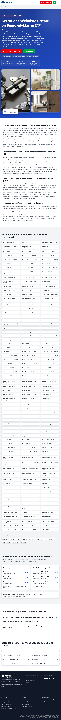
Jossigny (27, 347)
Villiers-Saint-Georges (11, 526)
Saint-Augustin (48, 447)
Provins (26, 440)
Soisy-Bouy (47, 487)
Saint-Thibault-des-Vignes (49, 474)
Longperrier (8, 375)
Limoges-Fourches (10, 371)
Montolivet (27, 404)
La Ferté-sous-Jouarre (50, 355)
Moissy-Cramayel (29, 394)
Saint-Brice (8, 451)
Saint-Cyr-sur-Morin (29, 451)
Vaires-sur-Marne (49, 499)
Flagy (6, 328)
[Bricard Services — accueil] (7, 2)
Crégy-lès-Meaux (48, 308)
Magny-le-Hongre (29, 381)
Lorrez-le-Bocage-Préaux (48, 376)
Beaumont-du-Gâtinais (28, 247)
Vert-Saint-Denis (48, 507)
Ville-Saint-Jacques (10, 512)
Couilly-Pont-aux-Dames (28, 299)
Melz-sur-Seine (28, 390)
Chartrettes (47, 271)
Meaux (6, 390)
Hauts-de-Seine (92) (15, 539)
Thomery (46, 491)
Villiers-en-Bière (48, 522)
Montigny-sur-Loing (10, 404)
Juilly (6, 351)
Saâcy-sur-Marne (29, 447)
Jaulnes (7, 347)
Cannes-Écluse (28, 263)
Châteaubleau (28, 277)
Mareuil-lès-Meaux (49, 381)
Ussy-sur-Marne (28, 499)
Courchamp (27, 304)
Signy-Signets (28, 487)
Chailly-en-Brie (28, 267)
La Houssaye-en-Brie (10, 359)
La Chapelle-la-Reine (10, 355)
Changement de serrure (7, 702)
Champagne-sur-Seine (9, 272)
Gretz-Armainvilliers (49, 336)
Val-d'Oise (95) (6, 542)
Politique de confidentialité (48, 699)
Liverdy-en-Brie (28, 371)
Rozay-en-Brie (9, 447)
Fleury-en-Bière (28, 328)
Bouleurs (7, 255)
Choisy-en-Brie (9, 290)
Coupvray (7, 304)
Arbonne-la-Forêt (9, 242)
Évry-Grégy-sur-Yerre (10, 324)
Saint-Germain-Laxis (49, 457)
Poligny (26, 436)
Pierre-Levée (8, 436)
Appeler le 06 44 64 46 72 (13, 51)
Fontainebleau (9, 332)
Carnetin (46, 263)
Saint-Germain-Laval (29, 457)
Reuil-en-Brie (47, 444)
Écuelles (46, 316)
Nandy (6, 416)
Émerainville (8, 320)
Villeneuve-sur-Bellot (49, 516)
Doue (25, 316)
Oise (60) (23, 542)
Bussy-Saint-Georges (50, 259)
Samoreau (46, 479)
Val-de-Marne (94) (41, 539)
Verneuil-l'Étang (9, 507)
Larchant (7, 363)
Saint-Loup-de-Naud (30, 462)
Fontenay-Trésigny (29, 332)
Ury (6, 499)
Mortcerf (46, 408)
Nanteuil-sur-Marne (10, 420)
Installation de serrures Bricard (8, 708)
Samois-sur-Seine (29, 479)
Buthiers (7, 263)
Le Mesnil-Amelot (49, 363)
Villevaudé (27, 522)
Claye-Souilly (28, 290)
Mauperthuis (47, 386)
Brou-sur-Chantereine (30, 259)
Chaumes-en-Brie (29, 281)
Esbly (25, 320)
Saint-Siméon (8, 473)
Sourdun (26, 491)
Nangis (26, 416)
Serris (45, 483)
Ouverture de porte (6, 699)
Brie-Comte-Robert (10, 259)
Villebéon (27, 512)
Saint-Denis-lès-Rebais (48, 452)
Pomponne (47, 436)
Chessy (7, 286)
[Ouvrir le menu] (58, 2)
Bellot (45, 246)
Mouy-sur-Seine (48, 412)
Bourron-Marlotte (29, 255)
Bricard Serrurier (5, 7)
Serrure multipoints (6, 704)
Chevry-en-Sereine (49, 286)
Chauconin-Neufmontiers (9, 282)
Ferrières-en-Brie (48, 324)
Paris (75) (4, 539)
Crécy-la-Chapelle (29, 308)
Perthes (46, 432)
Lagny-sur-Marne (48, 359)
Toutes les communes (27, 706)
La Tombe (27, 359)
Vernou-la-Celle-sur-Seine (29, 507)
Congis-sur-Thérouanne (9, 299)
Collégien (7, 294)
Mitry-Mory (8, 394)
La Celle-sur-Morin (29, 351)
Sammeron (8, 479)
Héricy (26, 344)
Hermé (45, 344)
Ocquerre (27, 420)
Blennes (7, 251)
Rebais (26, 444)
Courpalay (47, 304)
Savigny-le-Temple (29, 483)
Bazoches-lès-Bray (10, 246)
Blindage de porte (5, 706)
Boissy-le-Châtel (48, 251)
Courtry (6, 308)
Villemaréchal (47, 512)
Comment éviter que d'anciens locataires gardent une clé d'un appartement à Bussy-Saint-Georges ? (28, 626)
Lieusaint (46, 367)
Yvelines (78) (51, 539)
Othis (26, 424)
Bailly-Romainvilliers (49, 242)
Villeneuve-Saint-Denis (28, 517)
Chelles (46, 281)
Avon (25, 242)
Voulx (45, 526)
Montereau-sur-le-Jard (28, 399)
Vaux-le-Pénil (48, 503)
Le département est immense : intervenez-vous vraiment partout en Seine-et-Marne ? (28, 617)
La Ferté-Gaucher (29, 355)
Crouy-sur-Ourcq (9, 312)
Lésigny (26, 367)
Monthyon (46, 398)
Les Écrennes (8, 367)
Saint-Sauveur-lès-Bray (48, 469)
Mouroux (7, 412)
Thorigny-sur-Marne (10, 495)
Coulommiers (47, 298)
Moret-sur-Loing (9, 408)
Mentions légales (46, 697)
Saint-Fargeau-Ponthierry (9, 458)
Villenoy (7, 522)
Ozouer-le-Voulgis (49, 424)
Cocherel (46, 290)
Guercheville (47, 340)
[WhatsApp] (54, 2)
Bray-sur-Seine (48, 255)
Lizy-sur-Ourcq (48, 371)
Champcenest (28, 271)
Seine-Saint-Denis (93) (28, 539)
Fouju (45, 332)
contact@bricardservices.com (51, 682)
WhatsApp (30, 51)
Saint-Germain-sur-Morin (9, 463)
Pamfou (7, 428)
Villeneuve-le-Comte (10, 516)
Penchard (27, 432)
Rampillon (7, 444)
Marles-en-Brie (9, 386)
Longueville (27, 375)
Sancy (6, 483)
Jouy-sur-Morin (48, 347)
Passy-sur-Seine (48, 428)
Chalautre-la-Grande (49, 267)
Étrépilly (46, 320)
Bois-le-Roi (27, 251)
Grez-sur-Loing (9, 340)
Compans (27, 294)
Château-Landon (9, 277)
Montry (46, 404)
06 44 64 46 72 (49, 678)
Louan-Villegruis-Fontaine (9, 382)
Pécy (6, 432)
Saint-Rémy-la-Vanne (30, 468)
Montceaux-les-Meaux (9, 399)
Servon (7, 487)
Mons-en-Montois (49, 394)
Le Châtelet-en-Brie (29, 363)
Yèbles (46, 529)
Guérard (26, 340)
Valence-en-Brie (9, 503)
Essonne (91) (16, 542)
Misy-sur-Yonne (48, 390)
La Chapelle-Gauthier (50, 351)
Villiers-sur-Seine (29, 526)
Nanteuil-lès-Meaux (49, 416)
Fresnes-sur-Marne (10, 336)
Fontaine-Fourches (49, 328)
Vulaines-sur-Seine (29, 529)
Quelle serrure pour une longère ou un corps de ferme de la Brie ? (22, 621)
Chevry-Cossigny (28, 286)
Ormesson (7, 424)
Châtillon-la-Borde (49, 277)
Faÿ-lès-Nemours (29, 324)
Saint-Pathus (8, 468)
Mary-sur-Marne (28, 386)
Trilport (46, 495)
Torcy (26, 495)
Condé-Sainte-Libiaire (50, 294)
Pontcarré (7, 440)
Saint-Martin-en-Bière (50, 462)
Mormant (26, 408)
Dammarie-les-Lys (29, 312)
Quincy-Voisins (48, 440)
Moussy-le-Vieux (29, 412)
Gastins (26, 336)
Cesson (7, 267)
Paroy (26, 428)
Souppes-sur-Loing (10, 491)
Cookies (44, 702)
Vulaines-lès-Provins (10, 529)
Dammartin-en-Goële (50, 312)
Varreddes (27, 503)
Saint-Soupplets (28, 473)
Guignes (7, 344)
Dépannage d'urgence (7, 697)
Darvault (7, 316)
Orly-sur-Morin (48, 420)
